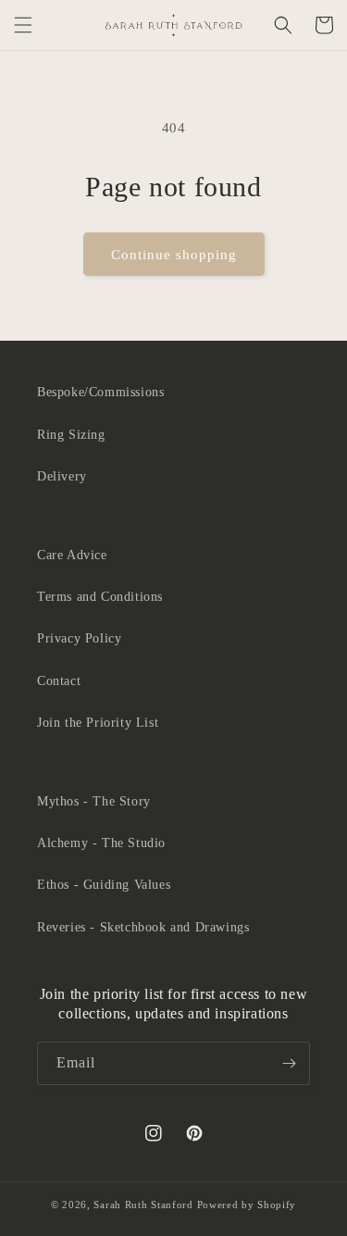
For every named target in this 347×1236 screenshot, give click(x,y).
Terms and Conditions (100, 597)
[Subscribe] (288, 1063)
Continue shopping (174, 254)
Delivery (62, 476)
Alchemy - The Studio (101, 843)
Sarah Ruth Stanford (142, 1204)
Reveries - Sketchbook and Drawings (143, 927)
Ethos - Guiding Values (103, 885)
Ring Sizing (71, 435)
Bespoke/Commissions (100, 392)
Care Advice (72, 555)
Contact (59, 681)
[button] (23, 25)
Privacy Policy (79, 638)
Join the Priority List (97, 723)
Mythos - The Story (94, 801)
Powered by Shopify (247, 1204)
